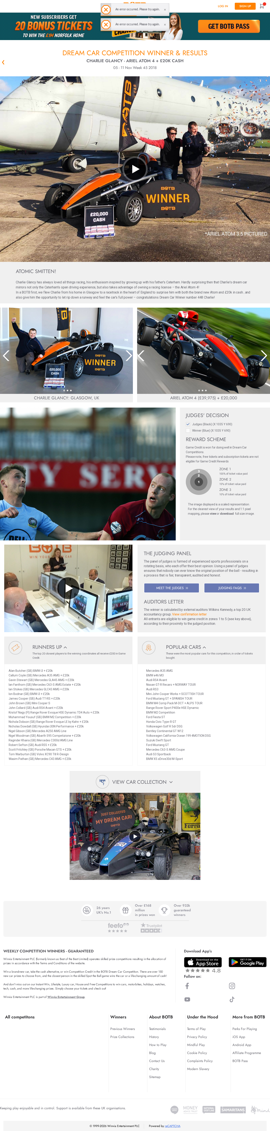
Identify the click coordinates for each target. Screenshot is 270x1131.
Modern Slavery (198, 1068)
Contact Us (157, 1060)
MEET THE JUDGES (170, 588)
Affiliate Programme (246, 1052)
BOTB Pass (240, 1060)
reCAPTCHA (172, 1126)
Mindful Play (196, 1044)
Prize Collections (122, 1036)
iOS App (238, 1036)
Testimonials (157, 1028)
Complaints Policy (200, 1060)
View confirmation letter (189, 614)
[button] (64, 390)
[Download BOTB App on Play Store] (248, 962)
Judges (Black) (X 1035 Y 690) (212, 424)
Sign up (245, 6)
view (213, 513)
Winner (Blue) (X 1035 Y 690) (211, 430)
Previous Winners (122, 1028)
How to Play (157, 1044)
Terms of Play (196, 1028)
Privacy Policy (197, 1036)
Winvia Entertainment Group (66, 997)
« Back (3, 62)
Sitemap (155, 1076)
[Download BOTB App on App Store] (203, 964)
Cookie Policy (197, 1052)
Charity (154, 1068)
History (154, 1036)
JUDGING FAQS (230, 588)
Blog (152, 1052)
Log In (223, 6)
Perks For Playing (244, 1028)
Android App (241, 1044)
